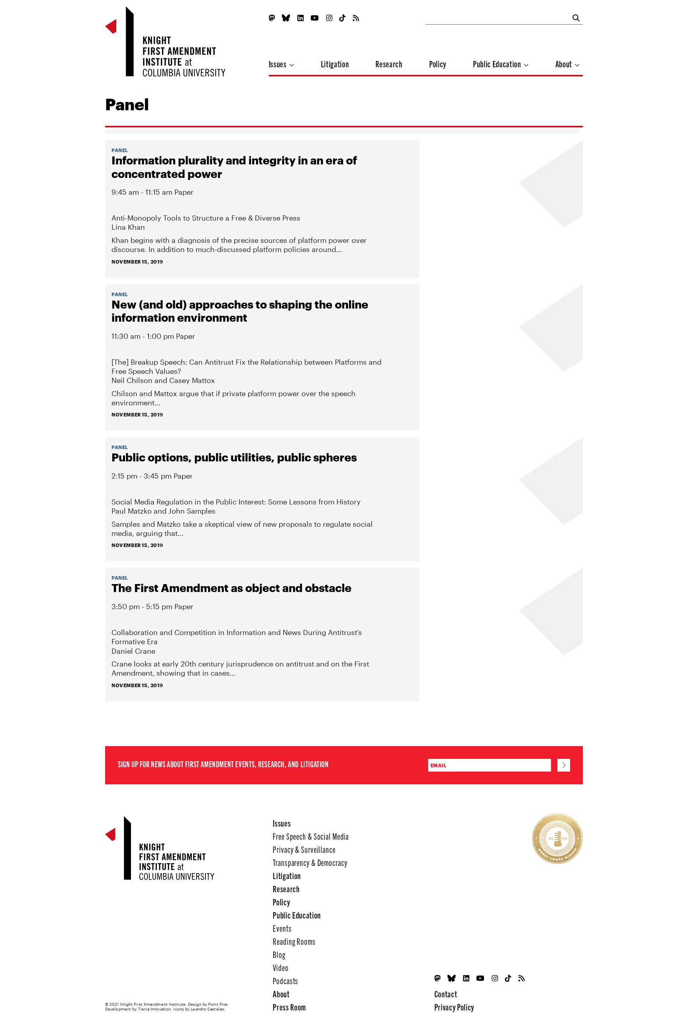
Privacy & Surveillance (304, 849)
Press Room (289, 1006)
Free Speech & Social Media (311, 836)
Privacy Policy (454, 1006)
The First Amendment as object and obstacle (231, 587)
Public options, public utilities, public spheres (234, 457)
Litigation (335, 63)
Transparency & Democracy (310, 862)
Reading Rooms (294, 941)
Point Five (217, 1004)
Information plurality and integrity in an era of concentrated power (234, 167)
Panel (119, 150)
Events (282, 927)
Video (280, 967)
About (564, 63)
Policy (437, 63)
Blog (279, 954)
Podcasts (285, 980)
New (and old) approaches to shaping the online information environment (239, 311)
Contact (445, 993)
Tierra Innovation (154, 1008)
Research (388, 63)
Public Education (497, 63)
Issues (278, 63)
